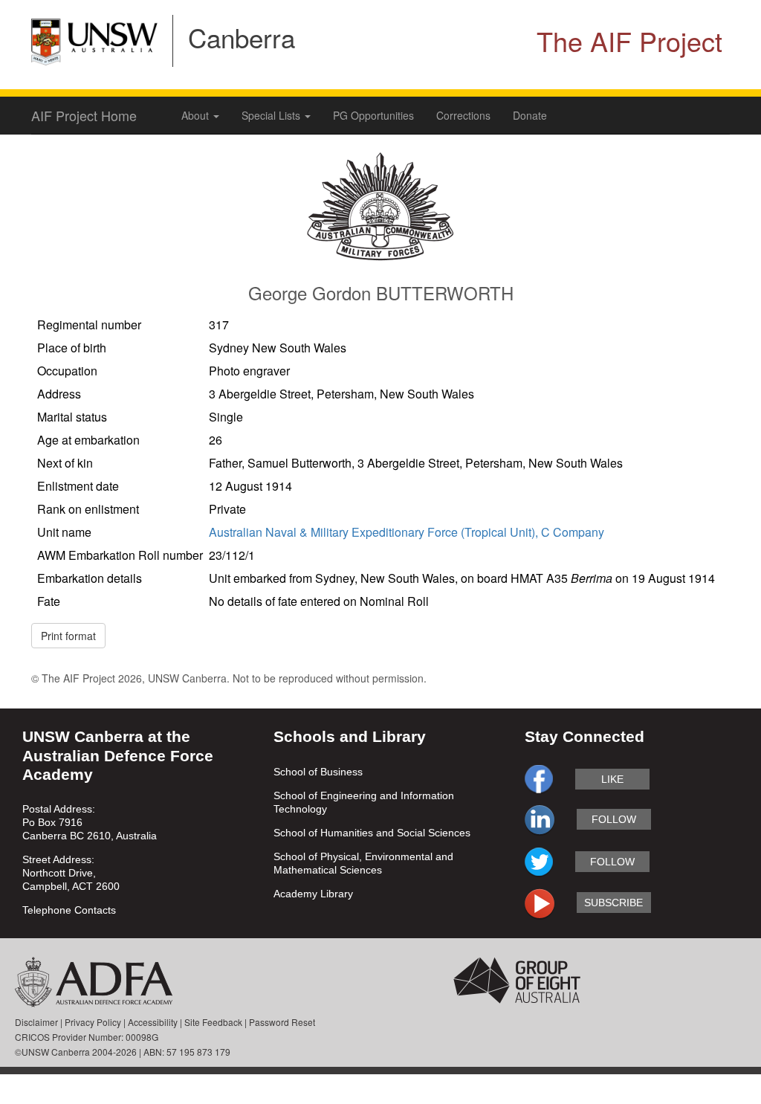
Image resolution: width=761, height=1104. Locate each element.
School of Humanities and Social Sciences (371, 833)
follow (614, 819)
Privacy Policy (93, 1022)
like (612, 779)
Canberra (241, 37)
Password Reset (282, 1022)
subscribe (613, 902)
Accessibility (153, 1022)
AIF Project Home (84, 115)
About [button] (196, 115)
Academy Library (313, 894)
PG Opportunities (373, 115)
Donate (530, 115)
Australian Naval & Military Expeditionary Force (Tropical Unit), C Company (406, 531)
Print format (68, 635)
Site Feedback (213, 1022)
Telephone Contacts (69, 910)
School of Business (318, 772)
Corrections (463, 115)
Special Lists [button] (272, 115)
